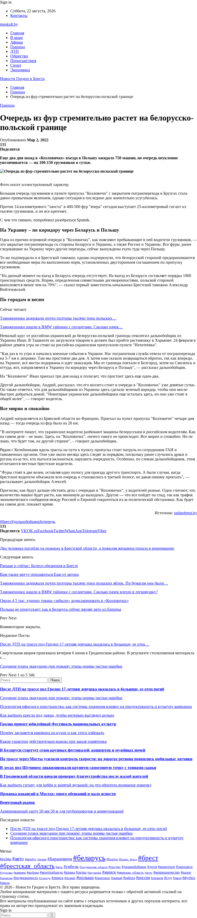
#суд (168, 878)
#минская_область (130, 872)
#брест (6, 521)
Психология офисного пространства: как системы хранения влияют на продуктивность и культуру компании (96, 706)
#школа (4, 883)
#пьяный (116, 878)
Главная (17, 33)
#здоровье (6, 872)
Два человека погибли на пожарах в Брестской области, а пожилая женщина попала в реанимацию (87, 548)
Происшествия (23, 60)
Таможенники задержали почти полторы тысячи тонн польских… (58, 318)
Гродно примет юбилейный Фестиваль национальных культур (58, 724)
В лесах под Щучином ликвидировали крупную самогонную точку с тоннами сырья (78, 767)
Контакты (18, 15)
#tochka (5, 859)
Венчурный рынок (17, 802)
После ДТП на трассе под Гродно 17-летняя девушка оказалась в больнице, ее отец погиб (82, 689)
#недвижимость (26, 878)
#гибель (71, 866)
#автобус (30, 859)
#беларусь (89, 858)
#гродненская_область (93, 866)
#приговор (102, 878)
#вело (59, 866)
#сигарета (157, 878)
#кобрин (33, 872)
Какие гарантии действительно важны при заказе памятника (53, 741)
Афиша (16, 42)
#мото (148, 872)
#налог (186, 872)
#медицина (94, 872)
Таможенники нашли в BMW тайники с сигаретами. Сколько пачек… (61, 327)
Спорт (15, 65)
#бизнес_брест (128, 859)
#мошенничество (166, 872)
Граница (17, 47)
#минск (109, 872)
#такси (177, 878)
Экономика (20, 70)
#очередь (47, 521)
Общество (19, 56)
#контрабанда (51, 872)
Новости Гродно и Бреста (22, 78)
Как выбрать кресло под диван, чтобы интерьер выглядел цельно (57, 715)
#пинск (57, 878)
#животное (166, 867)
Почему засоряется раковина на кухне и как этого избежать (52, 733)
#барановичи (59, 858)
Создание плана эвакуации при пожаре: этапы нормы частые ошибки (61, 666)
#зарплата (184, 866)
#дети (152, 866)
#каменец (20, 872)
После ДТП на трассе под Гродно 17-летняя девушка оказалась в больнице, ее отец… (74, 644)
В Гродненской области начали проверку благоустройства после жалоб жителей (74, 776)
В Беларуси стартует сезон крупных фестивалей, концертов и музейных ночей (72, 750)
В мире (16, 37)
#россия (143, 877)
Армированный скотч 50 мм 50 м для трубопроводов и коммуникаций (62, 811)
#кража (69, 872)
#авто (18, 858)
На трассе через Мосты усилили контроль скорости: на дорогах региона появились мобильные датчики (96, 759)
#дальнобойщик (26, 521)
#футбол (188, 878)
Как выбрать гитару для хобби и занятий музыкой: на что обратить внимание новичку (76, 785)
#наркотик (6, 878)
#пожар (69, 878)
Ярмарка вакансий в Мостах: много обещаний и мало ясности (58, 794)
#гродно (115, 867)
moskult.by (9, 24)
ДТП (14, 51)
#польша (85, 877)
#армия (41, 859)
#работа (129, 878)
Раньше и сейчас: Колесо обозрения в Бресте (39, 566)
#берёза (112, 859)
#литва (81, 872)
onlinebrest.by (185, 513)
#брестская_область (27, 866)
